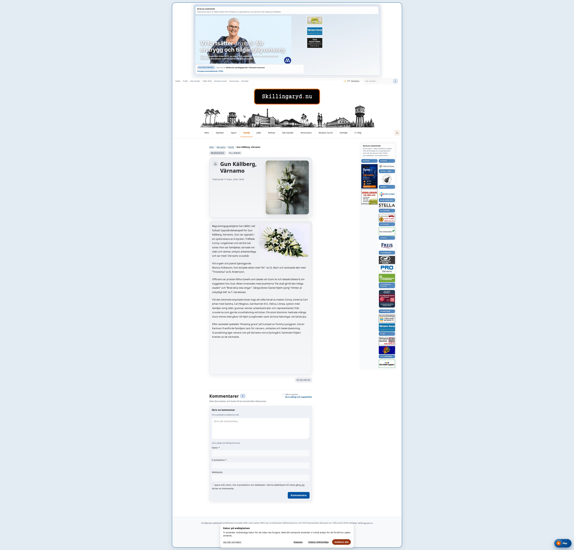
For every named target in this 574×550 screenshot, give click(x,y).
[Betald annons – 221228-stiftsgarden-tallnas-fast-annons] (387, 179)
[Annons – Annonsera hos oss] (369, 176)
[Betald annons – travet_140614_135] (387, 260)
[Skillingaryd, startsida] (287, 96)
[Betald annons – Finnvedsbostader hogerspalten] (387, 231)
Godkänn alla (342, 542)
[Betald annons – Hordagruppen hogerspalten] (387, 364)
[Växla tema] (397, 133)
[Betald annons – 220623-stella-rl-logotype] (387, 205)
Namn (216, 447)
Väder (177, 81)
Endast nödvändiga (318, 542)
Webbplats (217, 472)
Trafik (185, 81)
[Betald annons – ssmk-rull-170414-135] (387, 341)
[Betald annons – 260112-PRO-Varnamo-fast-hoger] (387, 269)
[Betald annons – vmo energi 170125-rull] (387, 327)
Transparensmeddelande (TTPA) (210, 71)
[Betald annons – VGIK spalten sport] (387, 350)
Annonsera (234, 81)
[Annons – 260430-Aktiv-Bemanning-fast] (314, 20)
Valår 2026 (207, 81)
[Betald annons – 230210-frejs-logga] (387, 245)
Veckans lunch (220, 81)
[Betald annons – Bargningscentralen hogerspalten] (387, 218)
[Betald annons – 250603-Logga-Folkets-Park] (387, 166)
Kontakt (244, 81)
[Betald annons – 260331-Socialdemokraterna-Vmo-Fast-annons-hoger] (387, 298)
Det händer (195, 81)
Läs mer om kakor (232, 542)
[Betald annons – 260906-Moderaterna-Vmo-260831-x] (250, 40)
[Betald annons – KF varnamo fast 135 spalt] (387, 318)
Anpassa (298, 542)
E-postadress (219, 460)
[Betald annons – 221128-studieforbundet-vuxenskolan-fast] (387, 278)
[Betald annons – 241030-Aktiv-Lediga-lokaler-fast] (369, 197)
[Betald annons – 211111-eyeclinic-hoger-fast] (387, 194)
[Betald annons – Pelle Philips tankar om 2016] (314, 31)
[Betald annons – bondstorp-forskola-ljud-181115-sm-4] (314, 43)
